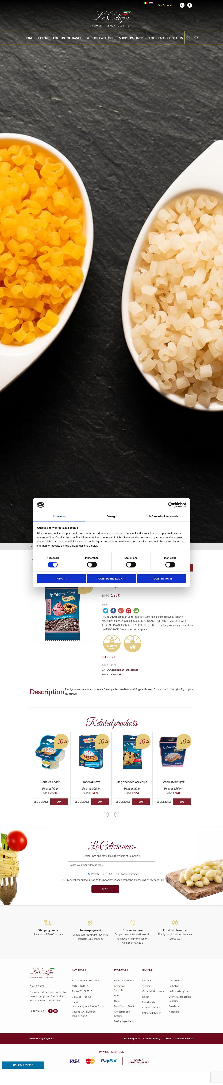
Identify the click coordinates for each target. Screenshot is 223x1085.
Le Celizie (43, 38)
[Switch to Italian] (145, 3)
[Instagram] (182, 5)
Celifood (147, 980)
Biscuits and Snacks (125, 1006)
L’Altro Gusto (176, 980)
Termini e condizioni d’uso (178, 1038)
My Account (165, 5)
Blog (151, 38)
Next (116, 814)
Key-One (49, 1038)
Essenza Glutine (151, 1007)
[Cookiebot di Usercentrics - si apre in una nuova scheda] (171, 505)
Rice (116, 1000)
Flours (117, 995)
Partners (137, 38)
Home (29, 38)
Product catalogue (100, 38)
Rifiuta (61, 578)
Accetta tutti (162, 578)
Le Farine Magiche (179, 991)
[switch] (92, 564)
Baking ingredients (127, 669)
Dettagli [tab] (111, 516)
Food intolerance (67, 38)
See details (41, 801)
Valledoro (174, 1011)
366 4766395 (84, 996)
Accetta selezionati (111, 578)
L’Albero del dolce (151, 1012)
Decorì (117, 674)
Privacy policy (132, 1038)
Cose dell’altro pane (153, 991)
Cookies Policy (151, 1038)
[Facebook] (189, 5)
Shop (123, 38)
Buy (59, 801)
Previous (106, 814)
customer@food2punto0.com (88, 1006)
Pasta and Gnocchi (124, 980)
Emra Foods (148, 1002)
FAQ (161, 38)
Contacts (175, 38)
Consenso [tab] (59, 516)
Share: (105, 604)
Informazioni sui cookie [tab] (163, 516)
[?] (162, 879)
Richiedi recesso (23, 1065)
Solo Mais (174, 1006)
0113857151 (87, 991)
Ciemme (146, 985)
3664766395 (135, 942)
